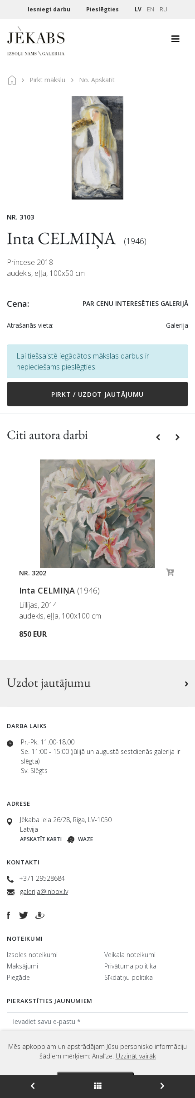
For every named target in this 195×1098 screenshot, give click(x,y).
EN (150, 9)
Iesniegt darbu (50, 9)
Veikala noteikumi (130, 954)
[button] (159, 436)
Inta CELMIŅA (63, 238)
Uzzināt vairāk (136, 1056)
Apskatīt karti (41, 839)
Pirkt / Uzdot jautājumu (97, 394)
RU (163, 9)
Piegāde (18, 977)
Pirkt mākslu (47, 79)
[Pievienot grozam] (170, 574)
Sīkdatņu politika (128, 977)
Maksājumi (22, 966)
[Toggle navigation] (175, 41)
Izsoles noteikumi (32, 954)
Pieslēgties (103, 9)
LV (138, 9)
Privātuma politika (130, 966)
